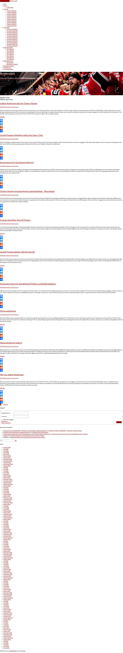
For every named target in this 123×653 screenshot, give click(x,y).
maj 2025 (5, 471)
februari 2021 (7, 549)
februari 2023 (7, 511)
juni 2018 (5, 603)
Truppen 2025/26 (11, 12)
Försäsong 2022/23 (12, 36)
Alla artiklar (10, 62)
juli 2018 (5, 601)
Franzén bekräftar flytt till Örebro (15, 220)
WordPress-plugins (12, 64)
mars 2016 (6, 648)
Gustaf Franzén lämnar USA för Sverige (17, 252)
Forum (5, 6)
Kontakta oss (7, 67)
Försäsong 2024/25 (12, 32)
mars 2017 (6, 628)
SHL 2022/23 (10, 54)
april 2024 (6, 491)
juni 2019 (5, 583)
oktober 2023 (7, 501)
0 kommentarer (14, 107)
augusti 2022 (7, 519)
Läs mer (2, 117)
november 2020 (7, 554)
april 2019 (6, 586)
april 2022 (6, 526)
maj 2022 (5, 524)
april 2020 (6, 566)
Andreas (8, 107)
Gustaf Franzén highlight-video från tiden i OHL (21, 135)
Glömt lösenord (5, 423)
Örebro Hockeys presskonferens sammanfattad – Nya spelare (27, 191)
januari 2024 (6, 496)
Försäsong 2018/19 (12, 42)
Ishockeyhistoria (8, 61)
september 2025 (8, 464)
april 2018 (6, 606)
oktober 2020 (7, 556)
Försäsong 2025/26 (12, 31)
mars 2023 (6, 509)
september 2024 (8, 484)
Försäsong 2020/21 (12, 39)
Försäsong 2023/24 (12, 34)
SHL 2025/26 (10, 49)
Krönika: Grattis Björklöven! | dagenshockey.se (16, 432)
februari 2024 (7, 494)
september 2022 (8, 517)
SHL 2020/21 (10, 57)
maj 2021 (5, 544)
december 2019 (7, 573)
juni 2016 (5, 643)
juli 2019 (5, 581)
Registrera (4, 421)
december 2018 (7, 593)
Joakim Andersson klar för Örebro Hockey (18, 103)
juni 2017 (5, 623)
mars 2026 (6, 454)
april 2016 (6, 646)
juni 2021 (5, 542)
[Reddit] (61, 128)
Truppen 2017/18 (11, 26)
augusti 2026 (7, 447)
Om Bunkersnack (8, 69)
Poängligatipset (8, 47)
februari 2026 (7, 456)
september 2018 (8, 598)
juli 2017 (5, 621)
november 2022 (7, 514)
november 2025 (7, 461)
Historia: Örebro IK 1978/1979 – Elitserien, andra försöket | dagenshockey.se (25, 430)
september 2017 (8, 618)
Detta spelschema (8, 311)
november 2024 (7, 481)
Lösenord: (4, 416)
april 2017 (6, 626)
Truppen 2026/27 (11, 11)
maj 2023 (5, 506)
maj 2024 (5, 489)
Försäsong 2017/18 (12, 44)
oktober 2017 (7, 616)
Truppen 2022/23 (11, 17)
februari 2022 (7, 529)
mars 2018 (6, 608)
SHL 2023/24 (10, 52)
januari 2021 (6, 551)
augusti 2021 (7, 539)
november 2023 (7, 499)
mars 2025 (6, 474)
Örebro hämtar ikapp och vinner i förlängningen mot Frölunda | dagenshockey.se (26, 434)
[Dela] (61, 131)
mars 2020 (6, 568)
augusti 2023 (7, 504)
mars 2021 (6, 548)
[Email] (61, 125)
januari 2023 (6, 512)
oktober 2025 (7, 462)
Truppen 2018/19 (11, 24)
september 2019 (8, 578)
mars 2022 (6, 527)
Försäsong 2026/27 (12, 29)
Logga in (119, 422)
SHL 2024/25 (10, 51)
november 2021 (7, 534)
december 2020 (7, 553)
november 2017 (7, 614)
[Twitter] (61, 123)
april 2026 (6, 452)
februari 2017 (7, 629)
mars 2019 (6, 588)
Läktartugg (10, 7)
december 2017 (7, 613)
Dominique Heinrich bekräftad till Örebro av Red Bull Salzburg (28, 284)
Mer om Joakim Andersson (12, 374)
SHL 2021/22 (10, 56)
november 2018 (7, 594)
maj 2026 (5, 451)
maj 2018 (5, 604)
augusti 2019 (7, 579)
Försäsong (6, 27)
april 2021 (6, 546)
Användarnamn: (5, 413)
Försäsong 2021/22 (12, 37)
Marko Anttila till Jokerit (11, 343)
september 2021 (8, 537)
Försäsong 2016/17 (12, 46)
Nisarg (23, 651)
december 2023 (7, 497)
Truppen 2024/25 (11, 14)
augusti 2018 (7, 599)
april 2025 (6, 472)
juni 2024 (5, 487)
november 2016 (7, 634)
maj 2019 (5, 584)
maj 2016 (5, 644)
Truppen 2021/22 (11, 19)
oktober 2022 (7, 516)
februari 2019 (7, 589)
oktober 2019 (7, 576)
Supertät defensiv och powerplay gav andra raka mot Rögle (27, 436)
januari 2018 (6, 611)
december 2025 (7, 459)
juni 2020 (5, 563)
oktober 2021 (7, 536)
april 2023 (6, 507)
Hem (4, 4)
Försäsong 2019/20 (12, 41)
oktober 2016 (7, 636)
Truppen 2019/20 (11, 22)
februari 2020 (7, 569)
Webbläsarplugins (8, 66)
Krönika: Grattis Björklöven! (40, 432)
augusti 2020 (7, 559)
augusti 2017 (7, 619)
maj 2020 (5, 564)
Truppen (5, 9)
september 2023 (8, 502)
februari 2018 (7, 609)
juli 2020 (5, 561)
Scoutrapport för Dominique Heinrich (17, 162)
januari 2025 (6, 477)
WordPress (14, 651)
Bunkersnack (13, 1)
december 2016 (7, 633)
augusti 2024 (7, 486)
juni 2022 (5, 522)
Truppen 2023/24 (11, 16)
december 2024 (7, 479)
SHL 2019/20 (10, 59)
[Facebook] (61, 120)
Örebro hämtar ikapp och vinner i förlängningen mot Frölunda (70, 434)
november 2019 (7, 574)
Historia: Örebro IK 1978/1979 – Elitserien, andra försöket (65, 430)
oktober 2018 (7, 596)
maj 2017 (5, 624)
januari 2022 (6, 531)
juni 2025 (5, 469)
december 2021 (7, 532)
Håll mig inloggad (8, 419)
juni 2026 (5, 449)
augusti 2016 (7, 639)
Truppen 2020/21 (11, 21)
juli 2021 (5, 541)
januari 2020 (6, 571)
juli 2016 (5, 641)
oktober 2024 (7, 482)
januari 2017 (6, 631)
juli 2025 (5, 467)
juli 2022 (5, 521)
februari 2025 (7, 476)
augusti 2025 (7, 466)
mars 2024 (6, 492)
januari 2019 (6, 591)
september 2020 (8, 558)
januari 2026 (6, 457)
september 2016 (8, 638)
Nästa (6, 404)
